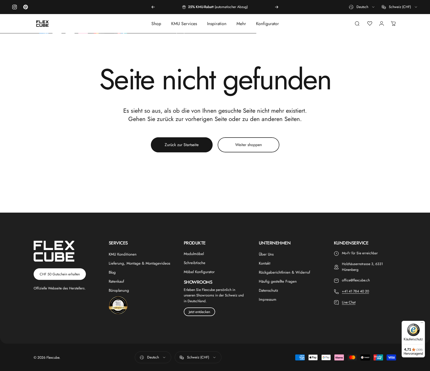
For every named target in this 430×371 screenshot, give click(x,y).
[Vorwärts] (276, 7)
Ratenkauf (116, 281)
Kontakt (264, 263)
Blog (112, 272)
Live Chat (348, 302)
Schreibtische (194, 263)
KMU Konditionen (123, 254)
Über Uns (266, 254)
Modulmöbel (194, 254)
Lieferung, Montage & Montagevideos (139, 263)
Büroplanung (119, 290)
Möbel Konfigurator (199, 272)
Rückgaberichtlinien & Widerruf (284, 272)
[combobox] (362, 7)
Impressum (267, 299)
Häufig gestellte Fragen (278, 281)
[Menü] (422, 324)
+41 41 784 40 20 (355, 291)
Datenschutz (268, 290)
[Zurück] (153, 7)
